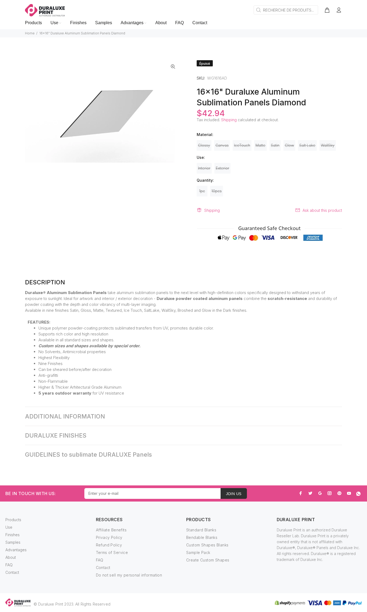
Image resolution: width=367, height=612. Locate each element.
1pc (202, 191)
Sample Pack (198, 552)
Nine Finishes (50, 363)
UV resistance (111, 393)
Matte (260, 145)
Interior (204, 168)
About (10, 557)
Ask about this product (322, 210)
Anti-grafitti (48, 375)
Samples (12, 542)
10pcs (216, 191)
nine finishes (57, 310)
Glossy (204, 145)
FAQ (9, 565)
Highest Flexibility (54, 357)
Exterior (222, 168)
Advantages (16, 549)
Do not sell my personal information (129, 575)
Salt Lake (307, 145)
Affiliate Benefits (111, 530)
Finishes (12, 534)
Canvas (222, 145)
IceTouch (242, 145)
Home (30, 33)
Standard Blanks (201, 530)
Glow (289, 145)
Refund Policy (109, 545)
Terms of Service (112, 552)
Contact (12, 572)
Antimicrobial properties (84, 351)
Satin (275, 145)
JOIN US (234, 494)
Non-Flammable (53, 381)
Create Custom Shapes (207, 560)
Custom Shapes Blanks (207, 545)
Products (13, 519)
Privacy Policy (109, 537)
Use (8, 527)
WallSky (327, 145)
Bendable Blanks (201, 537)
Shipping (229, 119)
